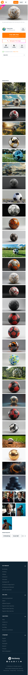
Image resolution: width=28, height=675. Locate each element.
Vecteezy (4, 583)
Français (4, 660)
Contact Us (4, 633)
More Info (6, 54)
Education (4, 590)
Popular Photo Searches (8, 619)
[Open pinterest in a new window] (13, 672)
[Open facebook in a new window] (6, 672)
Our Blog (4, 638)
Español (4, 652)
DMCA (3, 612)
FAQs (3, 631)
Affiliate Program (6, 614)
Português (4, 654)
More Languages (6, 662)
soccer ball (16, 547)
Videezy (4, 585)
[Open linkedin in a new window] (11, 672)
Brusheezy (4, 580)
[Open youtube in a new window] (20, 672)
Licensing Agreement (7, 609)
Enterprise (4, 588)
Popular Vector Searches (8, 617)
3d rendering (6, 547)
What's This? (15, 51)
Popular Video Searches (8, 622)
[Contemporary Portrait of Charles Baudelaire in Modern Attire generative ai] (8, 496)
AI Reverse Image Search (8, 596)
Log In (21, 2)
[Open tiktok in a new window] (15, 672)
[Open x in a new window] (18, 672)
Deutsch (4, 657)
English (4, 649)
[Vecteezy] (2, 2)
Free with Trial (14, 35)
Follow (23, 30)
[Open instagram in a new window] (8, 672)
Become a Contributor (7, 641)
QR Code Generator (7, 601)
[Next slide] (22, 547)
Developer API (5, 593)
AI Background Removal (8, 598)
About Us (4, 636)
